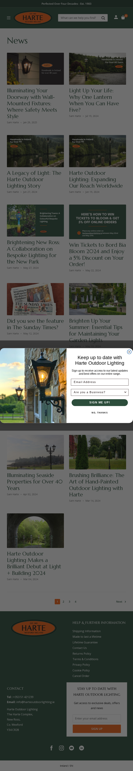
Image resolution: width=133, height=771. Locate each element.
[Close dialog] (129, 352)
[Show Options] (125, 392)
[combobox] (99, 392)
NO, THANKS (100, 413)
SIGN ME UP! (99, 402)
